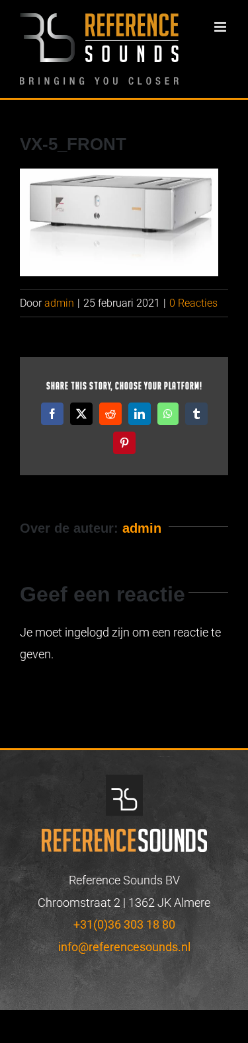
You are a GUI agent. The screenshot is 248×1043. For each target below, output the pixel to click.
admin (59, 303)
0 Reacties (193, 303)
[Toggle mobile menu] (221, 27)
